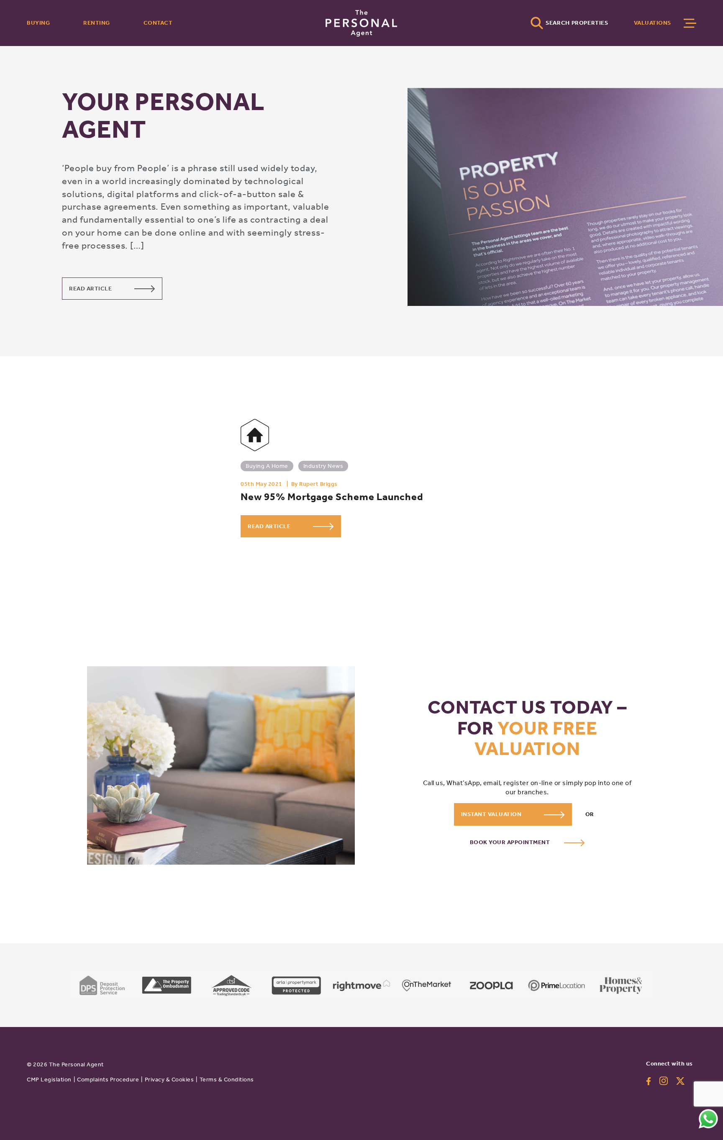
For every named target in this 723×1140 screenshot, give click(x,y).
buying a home (267, 466)
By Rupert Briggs (314, 484)
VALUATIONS (652, 22)
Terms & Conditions (227, 1079)
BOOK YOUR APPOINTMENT (510, 842)
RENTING (96, 22)
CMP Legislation (49, 1079)
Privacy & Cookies (169, 1079)
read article (270, 526)
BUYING (38, 22)
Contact (158, 22)
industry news (323, 466)
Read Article (91, 288)
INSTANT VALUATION (492, 814)
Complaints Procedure (108, 1079)
